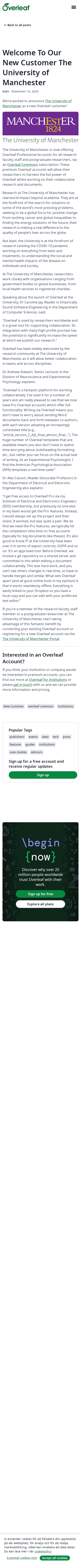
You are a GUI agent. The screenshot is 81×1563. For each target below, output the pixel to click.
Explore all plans (40, 904)
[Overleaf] (15, 7)
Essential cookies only (22, 1558)
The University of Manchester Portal (30, 639)
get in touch (23, 684)
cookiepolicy (42, 1551)
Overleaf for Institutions (48, 679)
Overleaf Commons (22, 164)
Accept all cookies (55, 1558)
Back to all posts (17, 25)
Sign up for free (40, 894)
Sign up (43, 775)
